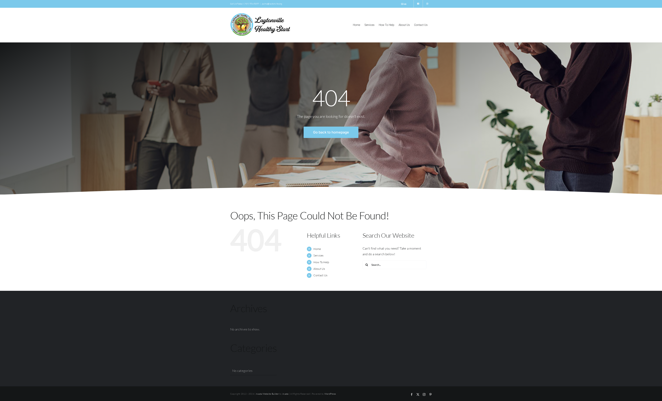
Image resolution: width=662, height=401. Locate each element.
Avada (285, 393)
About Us (319, 268)
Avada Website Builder (267, 393)
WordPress (330, 393)
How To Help (321, 262)
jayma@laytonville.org (272, 3)
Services (318, 255)
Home (317, 249)
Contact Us (320, 275)
